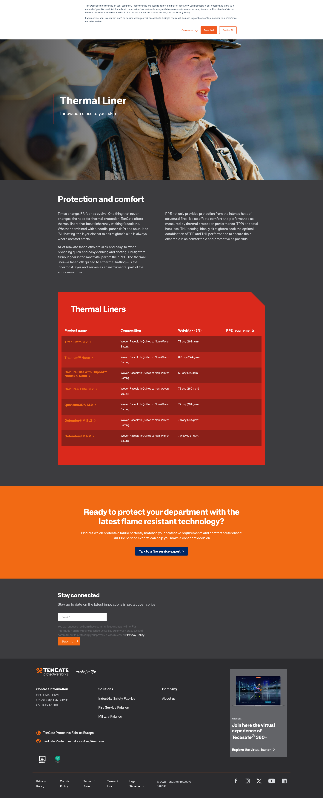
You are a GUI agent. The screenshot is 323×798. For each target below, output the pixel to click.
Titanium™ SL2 (76, 342)
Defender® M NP (77, 436)
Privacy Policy (135, 634)
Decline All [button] (227, 30)
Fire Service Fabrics (113, 707)
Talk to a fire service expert (160, 551)
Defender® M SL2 (78, 420)
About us (169, 698)
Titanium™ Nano (77, 358)
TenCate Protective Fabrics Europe (68, 733)
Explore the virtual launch (251, 750)
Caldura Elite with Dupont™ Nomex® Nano (85, 374)
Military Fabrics (110, 716)
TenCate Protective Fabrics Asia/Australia (73, 741)
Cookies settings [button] (190, 30)
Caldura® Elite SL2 (79, 389)
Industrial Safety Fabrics (116, 698)
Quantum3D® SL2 (78, 405)
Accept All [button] (209, 30)
